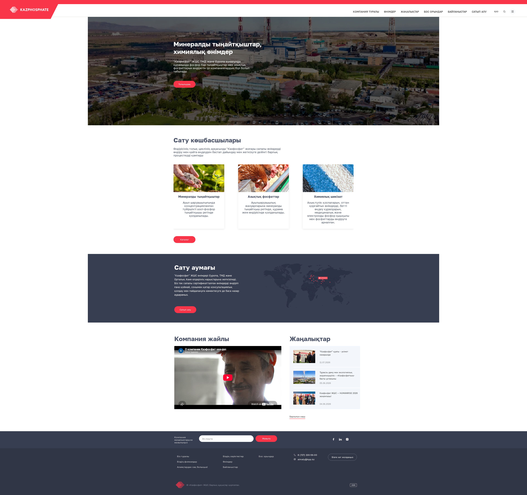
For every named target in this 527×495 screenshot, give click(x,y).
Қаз (496, 11)
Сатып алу (479, 11)
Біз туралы (183, 456)
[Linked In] (342, 439)
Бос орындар (433, 11)
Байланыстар (457, 11)
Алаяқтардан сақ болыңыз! (192, 467)
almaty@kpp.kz (306, 459)
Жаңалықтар (410, 11)
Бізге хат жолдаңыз (342, 457)
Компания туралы (366, 11)
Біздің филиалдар (187, 461)
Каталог (184, 239)
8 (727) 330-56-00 (307, 455)
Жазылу (266, 438)
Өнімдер (390, 11)
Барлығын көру (297, 416)
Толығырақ (184, 84)
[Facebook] (335, 439)
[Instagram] (349, 439)
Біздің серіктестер (233, 456)
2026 (353, 485)
